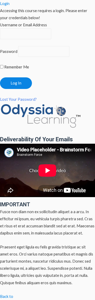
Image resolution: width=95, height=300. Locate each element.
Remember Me (16, 67)
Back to (6, 296)
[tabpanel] (47, 215)
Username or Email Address (23, 25)
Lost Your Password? (18, 99)
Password (8, 51)
